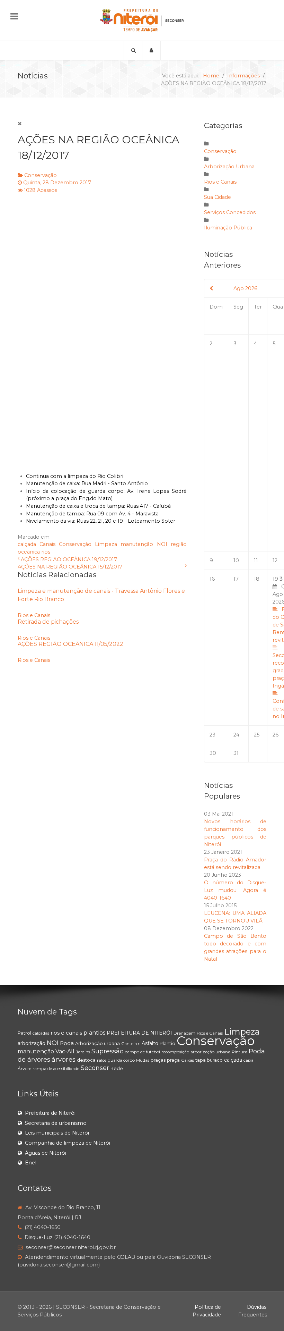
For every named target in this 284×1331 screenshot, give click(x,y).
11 (256, 560)
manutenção (137, 544)
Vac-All (64, 1051)
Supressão (107, 1051)
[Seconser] (142, 20)
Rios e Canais (34, 615)
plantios (94, 1032)
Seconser (95, 1068)
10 (236, 560)
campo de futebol (142, 1051)
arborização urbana (210, 1051)
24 (236, 735)
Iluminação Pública (228, 228)
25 (256, 735)
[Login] (151, 50)
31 (236, 753)
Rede (116, 1068)
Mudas (142, 1060)
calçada (27, 544)
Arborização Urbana (229, 166)
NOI (162, 544)
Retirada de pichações (48, 621)
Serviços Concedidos (230, 212)
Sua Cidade (217, 197)
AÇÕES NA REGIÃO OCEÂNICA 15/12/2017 (70, 567)
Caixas (187, 1060)
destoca (86, 1060)
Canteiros (130, 1043)
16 (212, 579)
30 (213, 753)
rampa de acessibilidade (56, 1068)
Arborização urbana (97, 1043)
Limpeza (106, 544)
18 (256, 579)
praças (158, 1060)
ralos (101, 1060)
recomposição (175, 1051)
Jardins (83, 1051)
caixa (248, 1060)
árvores (64, 1059)
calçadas (41, 1033)
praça (173, 1060)
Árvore (24, 1068)
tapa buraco (209, 1060)
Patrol (24, 1033)
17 (236, 579)
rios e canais (66, 1032)
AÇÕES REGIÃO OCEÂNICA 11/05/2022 (70, 644)
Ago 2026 (245, 288)
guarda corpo (121, 1060)
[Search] (133, 50)
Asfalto (150, 1043)
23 (212, 735)
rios (45, 552)
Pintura (239, 1051)
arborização (31, 1043)
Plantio (167, 1043)
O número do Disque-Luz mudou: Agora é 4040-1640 (235, 890)
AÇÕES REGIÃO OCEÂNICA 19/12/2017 (69, 559)
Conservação (40, 175)
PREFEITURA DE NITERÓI (139, 1033)
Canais (47, 544)
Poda (67, 1043)
